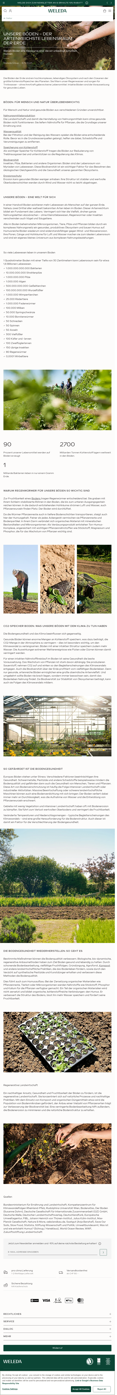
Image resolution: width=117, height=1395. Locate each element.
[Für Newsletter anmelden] (103, 1252)
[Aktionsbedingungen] (89, 3)
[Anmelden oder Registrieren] (10, 10)
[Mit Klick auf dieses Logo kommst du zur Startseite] (57, 11)
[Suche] (5, 10)
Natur (9, 18)
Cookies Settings (10, 1389)
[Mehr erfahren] (89, 1361)
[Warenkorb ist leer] (104, 10)
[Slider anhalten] (3, 2)
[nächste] (111, 2)
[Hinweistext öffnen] (99, 1243)
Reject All (101, 1389)
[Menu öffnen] (109, 10)
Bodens (36, 498)
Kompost (104, 965)
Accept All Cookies (80, 1389)
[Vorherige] (107, 2)
